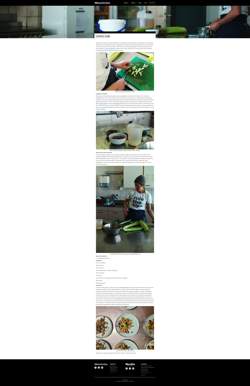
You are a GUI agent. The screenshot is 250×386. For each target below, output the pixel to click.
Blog (145, 2)
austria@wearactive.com (146, 372)
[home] (102, 2)
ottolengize (116, 103)
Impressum (143, 375)
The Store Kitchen (110, 48)
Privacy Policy (112, 372)
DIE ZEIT (133, 46)
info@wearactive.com (114, 370)
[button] (126, 3)
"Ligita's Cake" (103, 103)
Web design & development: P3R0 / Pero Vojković (125, 381)
